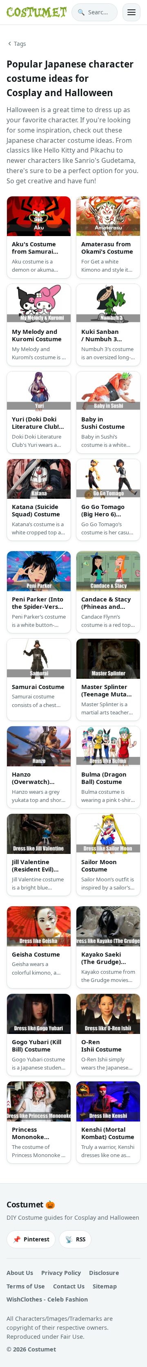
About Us (20, 1273)
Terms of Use (26, 1286)
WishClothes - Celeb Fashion (47, 1299)
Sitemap (105, 1286)
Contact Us (69, 1286)
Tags (20, 43)
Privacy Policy (61, 1273)
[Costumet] (37, 12)
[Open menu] (131, 12)
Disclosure (104, 1273)
